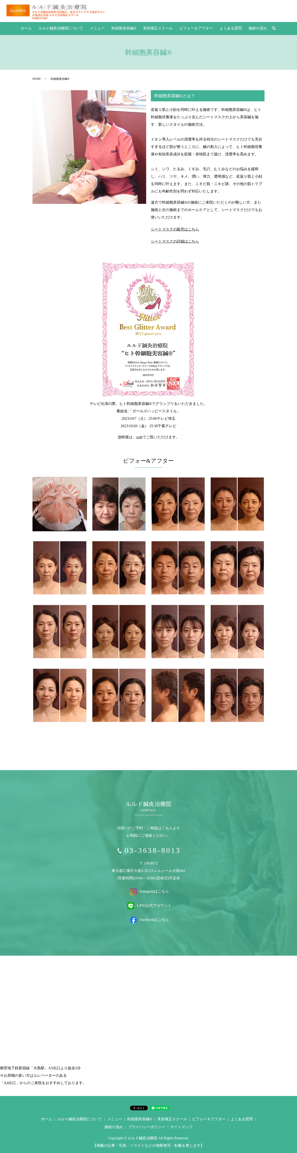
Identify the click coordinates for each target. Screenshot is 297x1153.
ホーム (26, 28)
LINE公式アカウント (153, 906)
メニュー (97, 28)
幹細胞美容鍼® (123, 28)
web (139, 437)
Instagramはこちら (154, 892)
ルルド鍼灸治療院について (61, 28)
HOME (36, 78)
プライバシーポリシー (146, 1127)
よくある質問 (231, 28)
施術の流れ (258, 28)
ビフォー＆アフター (196, 28)
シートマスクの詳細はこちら (175, 241)
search (273, 28)
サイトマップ (181, 1127)
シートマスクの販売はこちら (175, 229)
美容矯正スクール (158, 28)
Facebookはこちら (154, 920)
